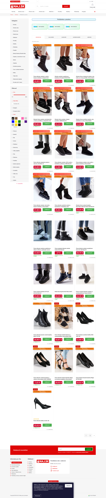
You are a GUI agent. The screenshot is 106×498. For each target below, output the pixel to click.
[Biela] (19, 118)
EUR (92, 1)
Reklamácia (13, 473)
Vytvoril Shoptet (93, 495)
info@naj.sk (54, 466)
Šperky (14, 59)
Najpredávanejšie (76, 37)
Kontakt (12, 468)
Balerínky (30, 463)
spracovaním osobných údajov (82, 452)
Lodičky (30, 465)
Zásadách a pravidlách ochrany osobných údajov (47, 488)
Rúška (14, 72)
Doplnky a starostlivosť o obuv (19, 56)
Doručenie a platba (15, 466)
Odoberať (88, 449)
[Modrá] (13, 121)
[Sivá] (26, 118)
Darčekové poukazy (17, 66)
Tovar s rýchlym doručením (18, 69)
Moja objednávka (14, 470)
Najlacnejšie (51, 37)
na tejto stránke (58, 487)
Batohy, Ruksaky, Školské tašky (19, 53)
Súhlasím (68, 485)
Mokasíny (31, 469)
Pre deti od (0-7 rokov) (17, 82)
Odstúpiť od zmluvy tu (15, 1)
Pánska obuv (15, 31)
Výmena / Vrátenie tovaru (16, 472)
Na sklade (16, 103)
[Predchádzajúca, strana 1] (90, 435)
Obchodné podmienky (25, 1)
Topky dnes (15, 75)
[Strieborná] (13, 125)
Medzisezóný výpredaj (17, 79)
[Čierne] (19, 125)
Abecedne (89, 37)
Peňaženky (15, 47)
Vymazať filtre (20, 183)
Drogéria (15, 50)
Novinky (14, 24)
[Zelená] (19, 121)
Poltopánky (31, 467)
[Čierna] (13, 118)
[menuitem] (13, 12)
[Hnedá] (16, 118)
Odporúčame (38, 37)
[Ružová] (22, 118)
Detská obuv (15, 34)
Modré (15, 127)
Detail (47, 80)
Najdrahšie (64, 37)
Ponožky (15, 40)
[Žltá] (16, 121)
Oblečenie (15, 37)
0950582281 (54, 468)
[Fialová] (26, 121)
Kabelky (14, 43)
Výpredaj (15, 63)
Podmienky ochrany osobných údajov (18, 475)
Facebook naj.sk (55, 470)
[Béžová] (22, 121)
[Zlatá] (16, 125)
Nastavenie (37, 496)
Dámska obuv (16, 27)
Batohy (30, 472)
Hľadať (66, 6)
